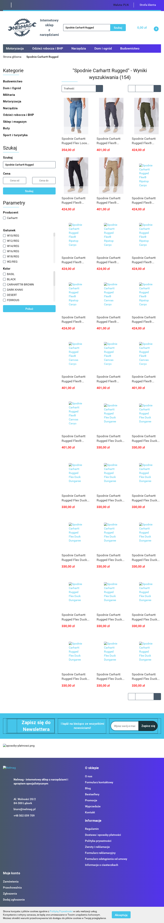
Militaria (9, 95)
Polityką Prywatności (61, 911)
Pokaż (29, 308)
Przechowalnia (12, 887)
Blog (88, 788)
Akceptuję (121, 915)
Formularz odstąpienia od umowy (106, 858)
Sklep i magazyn (15, 121)
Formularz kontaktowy (99, 782)
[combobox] (82, 88)
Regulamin (92, 828)
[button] (92, 768)
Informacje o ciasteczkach (101, 864)
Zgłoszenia (10, 893)
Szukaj (29, 191)
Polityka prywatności (98, 840)
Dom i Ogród (12, 88)
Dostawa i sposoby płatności (103, 834)
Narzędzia (10, 108)
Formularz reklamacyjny (100, 852)
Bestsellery (92, 794)
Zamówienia (11, 881)
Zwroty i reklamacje (97, 846)
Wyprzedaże (93, 806)
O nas (88, 776)
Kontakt (90, 812)
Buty (6, 128)
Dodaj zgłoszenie (14, 899)
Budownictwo (13, 81)
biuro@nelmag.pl (25, 809)
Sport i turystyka (15, 135)
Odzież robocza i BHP (19, 115)
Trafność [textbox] (69, 88)
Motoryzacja (12, 101)
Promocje (91, 800)
